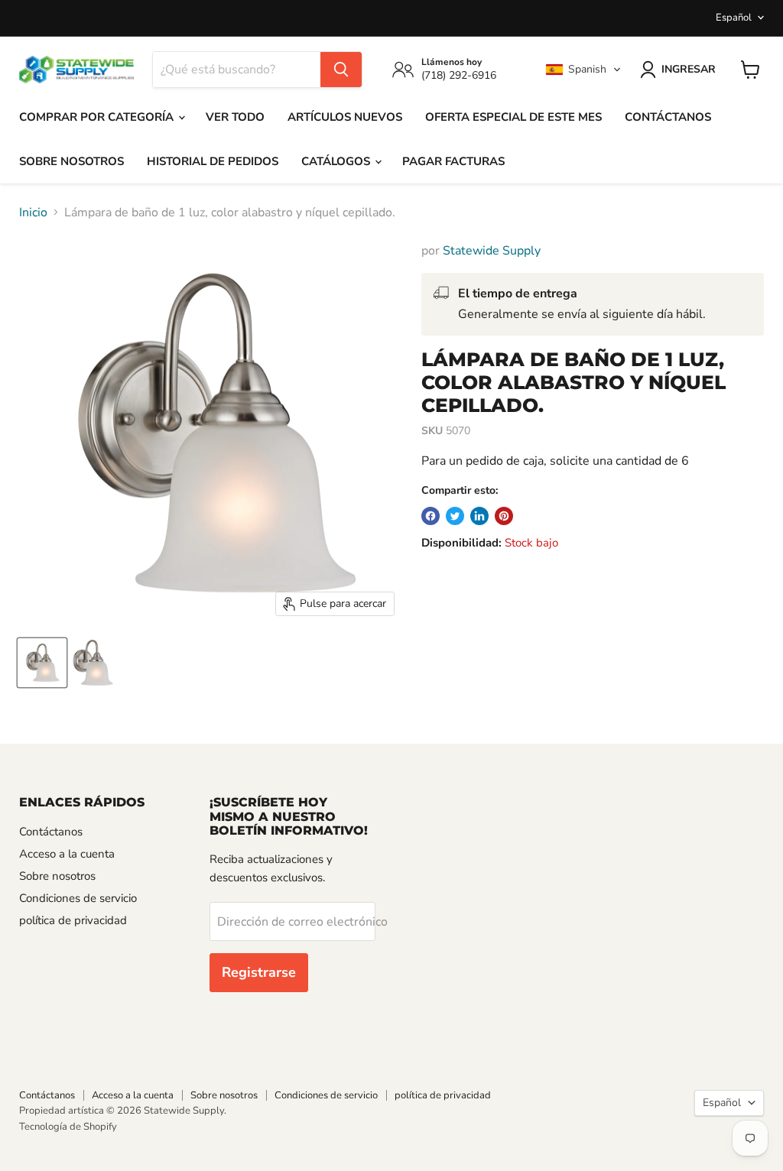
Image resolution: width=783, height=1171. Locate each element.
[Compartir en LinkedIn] (479, 516)
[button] (583, 69)
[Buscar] (341, 69)
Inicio (33, 212)
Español (734, 17)
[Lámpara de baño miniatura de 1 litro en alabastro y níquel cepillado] (42, 662)
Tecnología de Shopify (68, 1127)
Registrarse (259, 972)
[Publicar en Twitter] (455, 516)
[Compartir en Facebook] (430, 516)
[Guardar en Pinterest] (504, 516)
